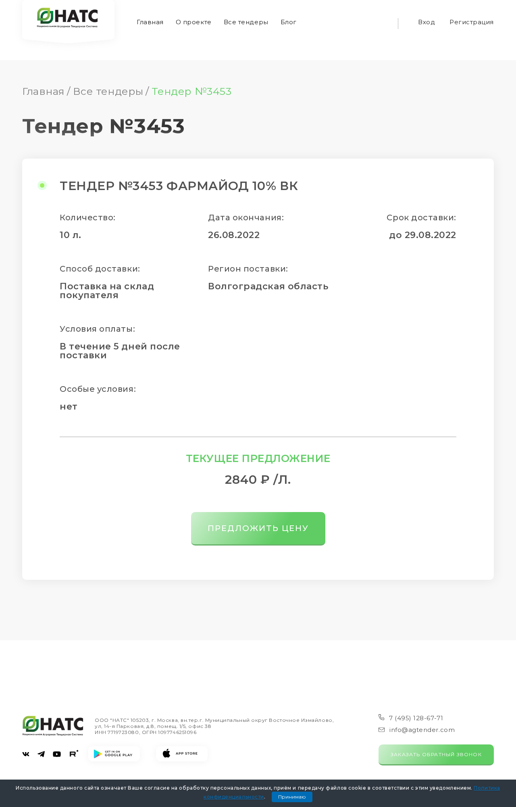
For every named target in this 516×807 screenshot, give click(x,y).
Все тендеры (246, 22)
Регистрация (471, 22)
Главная (150, 22)
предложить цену (258, 528)
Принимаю (292, 797)
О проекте (194, 22)
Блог (289, 22)
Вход (426, 22)
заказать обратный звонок (436, 754)
